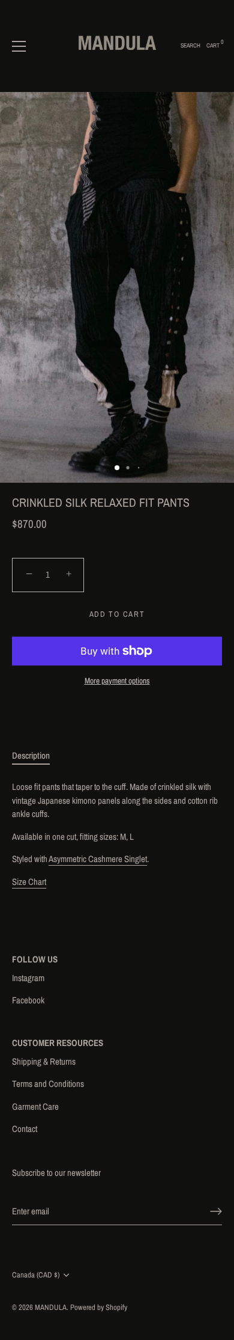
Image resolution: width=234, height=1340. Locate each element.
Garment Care (35, 1106)
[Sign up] (216, 1211)
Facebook (28, 1000)
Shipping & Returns (44, 1061)
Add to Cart (117, 614)
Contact (24, 1128)
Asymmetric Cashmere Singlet (98, 858)
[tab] (37, 756)
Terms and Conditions (48, 1083)
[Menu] (19, 46)
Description (31, 755)
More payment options (117, 680)
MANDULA (51, 1307)
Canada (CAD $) (35, 1275)
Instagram (28, 977)
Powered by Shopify (98, 1307)
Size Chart (29, 881)
